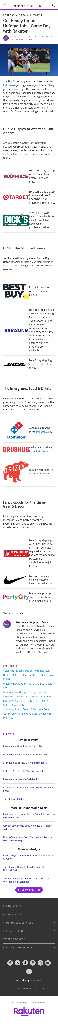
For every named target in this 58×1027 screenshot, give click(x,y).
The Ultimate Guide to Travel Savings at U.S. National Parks (26, 869)
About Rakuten (19, 1002)
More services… (39, 1002)
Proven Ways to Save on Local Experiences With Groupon (28, 857)
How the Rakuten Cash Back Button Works (25, 754)
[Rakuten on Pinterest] (33, 963)
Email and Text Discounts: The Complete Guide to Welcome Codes (29, 816)
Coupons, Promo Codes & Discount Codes (27, 709)
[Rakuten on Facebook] (10, 963)
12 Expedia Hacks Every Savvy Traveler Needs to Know (28, 789)
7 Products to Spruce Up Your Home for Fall (25, 762)
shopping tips (16, 613)
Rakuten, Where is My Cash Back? (21, 779)
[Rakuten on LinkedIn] (29, 971)
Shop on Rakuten (29, 890)
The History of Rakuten (15, 799)
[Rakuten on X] (17, 962)
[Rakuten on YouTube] (48, 963)
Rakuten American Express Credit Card (23, 746)
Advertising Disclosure (29, 980)
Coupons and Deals (16, 15)
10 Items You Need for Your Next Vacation (24, 771)
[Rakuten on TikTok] (25, 962)
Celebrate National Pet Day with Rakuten (26, 670)
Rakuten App (43, 432)
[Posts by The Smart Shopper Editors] (6, 38)
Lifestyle (36, 15)
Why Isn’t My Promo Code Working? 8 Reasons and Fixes (27, 827)
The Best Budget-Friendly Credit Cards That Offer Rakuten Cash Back (26, 880)
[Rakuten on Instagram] (40, 963)
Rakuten (8, 85)
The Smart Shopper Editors (22, 37)
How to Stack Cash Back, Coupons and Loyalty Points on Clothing (27, 839)
